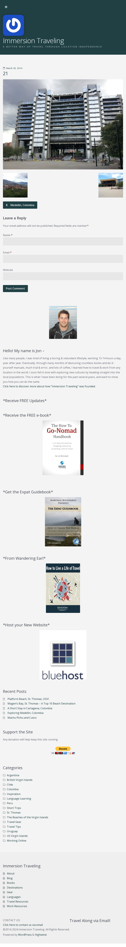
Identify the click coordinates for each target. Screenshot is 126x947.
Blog (10, 878)
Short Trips (14, 808)
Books (11, 883)
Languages (14, 897)
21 (5, 73)
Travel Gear (14, 822)
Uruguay (12, 831)
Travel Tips (14, 826)
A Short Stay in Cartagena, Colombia (30, 708)
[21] (63, 124)
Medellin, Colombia (22, 205)
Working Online (16, 840)
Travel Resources (17, 901)
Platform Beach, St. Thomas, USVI (28, 699)
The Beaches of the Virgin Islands (27, 817)
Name (7, 235)
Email (7, 252)
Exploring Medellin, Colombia (25, 713)
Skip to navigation (6, 7)
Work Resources (17, 906)
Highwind (40, 934)
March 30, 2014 (14, 68)
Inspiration (14, 794)
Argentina (13, 775)
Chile (10, 784)
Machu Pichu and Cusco (22, 717)
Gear (10, 892)
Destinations (15, 887)
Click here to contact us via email (23, 925)
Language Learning (19, 798)
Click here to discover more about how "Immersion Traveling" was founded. (49, 386)
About (10, 873)
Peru (10, 803)
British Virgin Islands (19, 780)
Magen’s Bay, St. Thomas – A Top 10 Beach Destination (41, 703)
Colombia (13, 789)
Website (8, 270)
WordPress (25, 934)
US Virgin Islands (17, 836)
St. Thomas (14, 812)
